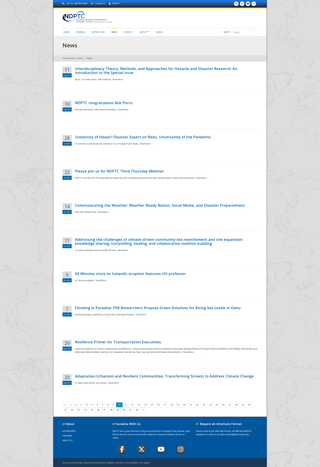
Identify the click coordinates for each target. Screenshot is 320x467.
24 (210, 404)
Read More (118, 79)
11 (126, 404)
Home (66, 32)
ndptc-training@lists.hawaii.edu (234, 434)
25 (217, 404)
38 (111, 409)
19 (178, 404)
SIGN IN (115, 3)
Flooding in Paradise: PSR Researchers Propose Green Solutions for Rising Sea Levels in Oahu (157, 307)
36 (98, 409)
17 (165, 404)
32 (72, 409)
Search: (227, 31)
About (143, 32)
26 (223, 404)
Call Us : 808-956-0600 (77, 3)
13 (139, 404)
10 (119, 404)
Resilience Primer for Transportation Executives (118, 341)
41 (131, 409)
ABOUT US (67, 440)
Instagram (180, 449)
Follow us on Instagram (253, 4)
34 (85, 409)
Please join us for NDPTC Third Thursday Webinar (119, 171)
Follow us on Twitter (242, 4)
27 (230, 404)
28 (236, 404)
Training (80, 32)
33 (79, 409)
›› (143, 409)
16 (158, 404)
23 (204, 404)
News (114, 32)
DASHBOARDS (69, 431)
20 (184, 404)
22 (197, 404)
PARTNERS (67, 435)
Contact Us (100, 3)
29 (243, 404)
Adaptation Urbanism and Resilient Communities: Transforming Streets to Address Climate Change (164, 376)
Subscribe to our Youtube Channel (248, 4)
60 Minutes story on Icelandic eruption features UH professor (130, 273)
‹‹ (65, 404)
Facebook (122, 449)
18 (171, 404)
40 (124, 409)
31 (65, 409)
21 (191, 404)
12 (132, 404)
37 (105, 409)
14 (145, 404)
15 (152, 404)
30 (249, 404)
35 (91, 409)
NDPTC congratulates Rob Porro (103, 102)
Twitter (141, 449)
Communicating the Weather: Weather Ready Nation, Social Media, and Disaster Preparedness (160, 205)
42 (137, 409)
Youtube (161, 449)
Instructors (98, 32)
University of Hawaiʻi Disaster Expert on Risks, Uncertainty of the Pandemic (143, 136)
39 (117, 409)
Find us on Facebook (236, 4)
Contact (128, 32)
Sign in (159, 32)
